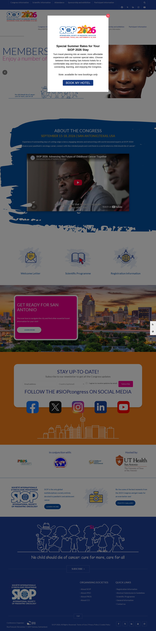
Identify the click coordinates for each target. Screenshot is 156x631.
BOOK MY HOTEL (78, 82)
